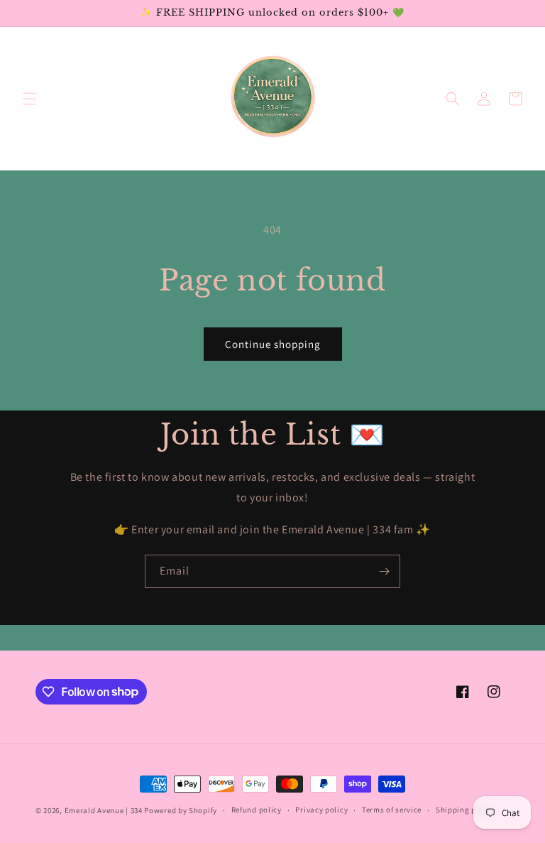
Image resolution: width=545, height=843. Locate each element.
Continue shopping (273, 344)
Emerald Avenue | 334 (104, 810)
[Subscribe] (384, 571)
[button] (29, 98)
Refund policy (256, 810)
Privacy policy (321, 810)
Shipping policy (465, 810)
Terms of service (392, 810)
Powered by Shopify (180, 810)
